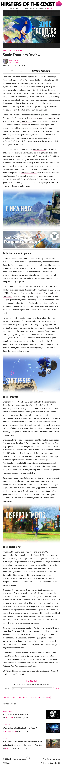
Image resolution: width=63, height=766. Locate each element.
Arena (18, 8)
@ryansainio (14, 62)
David (57, 763)
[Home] (31, 4)
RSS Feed (6, 763)
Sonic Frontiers (23, 697)
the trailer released (28, 173)
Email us (56, 759)
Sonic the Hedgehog (35, 697)
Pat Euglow (9, 718)
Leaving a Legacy (8, 711)
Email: (7, 689)
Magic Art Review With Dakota (15, 714)
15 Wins (5, 738)
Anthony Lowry (10, 731)
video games (46, 697)
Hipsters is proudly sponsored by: (20, 71)
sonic (14, 697)
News (12, 8)
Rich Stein (8, 748)
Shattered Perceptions (12, 50)
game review (7, 697)
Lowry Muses (7, 725)
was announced (39, 150)
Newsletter (34, 8)
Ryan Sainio (14, 60)
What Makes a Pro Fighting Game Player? (20, 728)
